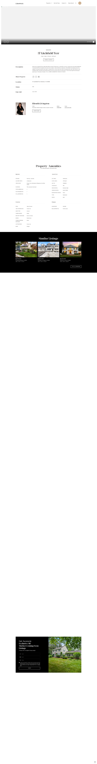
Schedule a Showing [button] (49, 59)
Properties (48, 3)
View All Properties (76, 266)
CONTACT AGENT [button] (37, 110)
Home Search (71, 3)
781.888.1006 (59, 107)
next (7, 42)
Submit (29, 668)
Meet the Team (57, 3)
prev (5, 42)
